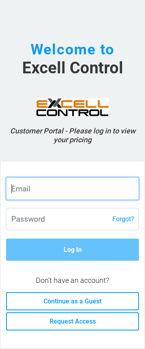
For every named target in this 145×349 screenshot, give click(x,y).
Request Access (73, 321)
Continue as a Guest (73, 301)
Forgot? (123, 219)
